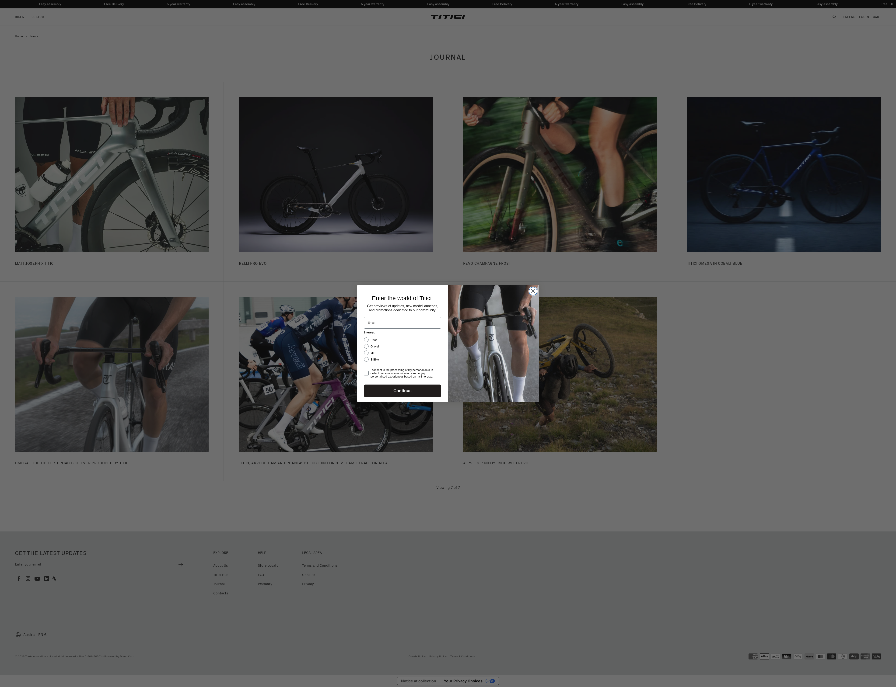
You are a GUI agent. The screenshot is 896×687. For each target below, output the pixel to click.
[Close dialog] (533, 291)
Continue (402, 391)
